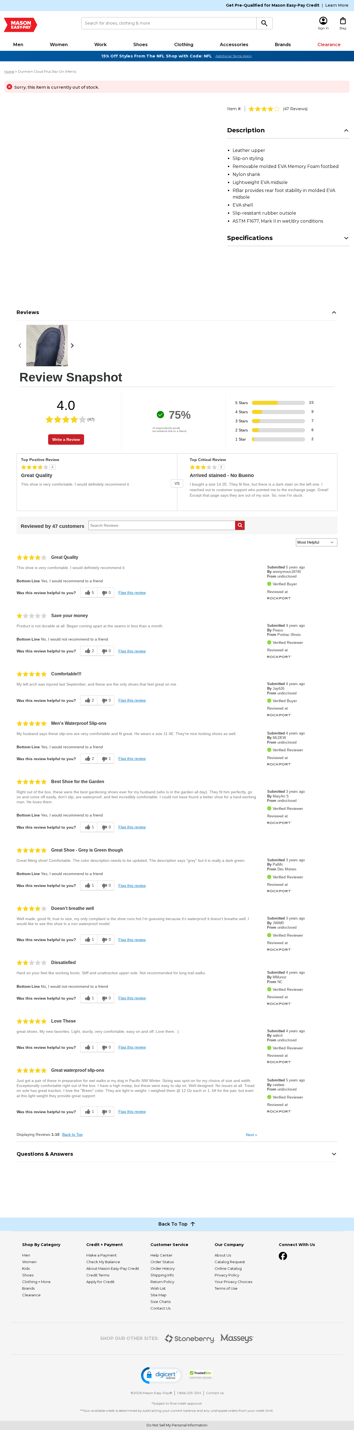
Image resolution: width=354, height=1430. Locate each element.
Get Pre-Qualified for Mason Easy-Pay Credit (272, 5)
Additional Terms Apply (233, 56)
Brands (283, 44)
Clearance (329, 44)
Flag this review (132, 592)
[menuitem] (18, 45)
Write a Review (66, 439)
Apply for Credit (100, 1281)
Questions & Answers (45, 1154)
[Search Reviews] (240, 525)
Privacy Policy (227, 1275)
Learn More (336, 5)
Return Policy (162, 1281)
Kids (26, 1268)
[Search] (264, 23)
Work (100, 44)
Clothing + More (36, 1281)
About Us (223, 1255)
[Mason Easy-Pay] (20, 25)
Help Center (161, 1255)
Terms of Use (226, 1288)
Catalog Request (230, 1262)
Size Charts (160, 1301)
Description (246, 130)
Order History (162, 1268)
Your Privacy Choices (233, 1281)
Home (9, 71)
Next (251, 1135)
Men (18, 44)
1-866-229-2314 (189, 1393)
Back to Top (72, 1134)
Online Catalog (228, 1268)
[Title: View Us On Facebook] (283, 1256)
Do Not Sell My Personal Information (177, 1425)
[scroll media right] (73, 345)
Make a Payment (101, 1255)
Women (59, 44)
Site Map (158, 1295)
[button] (162, 1375)
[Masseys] (237, 1338)
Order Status (162, 1262)
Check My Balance (103, 1262)
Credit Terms (97, 1275)
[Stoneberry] (189, 1338)
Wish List (158, 1288)
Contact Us (160, 1308)
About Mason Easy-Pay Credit (112, 1268)
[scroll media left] (21, 345)
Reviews (28, 312)
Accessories (234, 44)
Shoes (140, 44)
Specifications (250, 238)
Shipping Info (162, 1275)
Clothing (183, 44)
